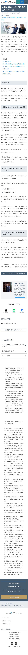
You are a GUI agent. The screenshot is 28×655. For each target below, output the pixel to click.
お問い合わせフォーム (6, 620)
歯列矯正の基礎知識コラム (10, 603)
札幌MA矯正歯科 (14, 639)
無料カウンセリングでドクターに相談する (14, 273)
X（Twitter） (6, 312)
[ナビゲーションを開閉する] (26, 2)
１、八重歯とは (7, 61)
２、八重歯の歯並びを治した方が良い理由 (14, 64)
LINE (14, 312)
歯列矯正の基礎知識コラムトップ (14, 330)
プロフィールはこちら (20, 297)
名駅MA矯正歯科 (14, 634)
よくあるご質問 (5, 617)
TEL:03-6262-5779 (14, 586)
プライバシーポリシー (6, 623)
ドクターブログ (6, 355)
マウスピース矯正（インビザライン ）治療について (13, 345)
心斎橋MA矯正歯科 (14, 632)
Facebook (22, 312)
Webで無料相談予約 (14, 597)
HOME (2, 603)
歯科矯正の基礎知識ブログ (9, 351)
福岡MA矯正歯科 (14, 636)
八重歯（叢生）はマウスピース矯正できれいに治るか (12, 605)
